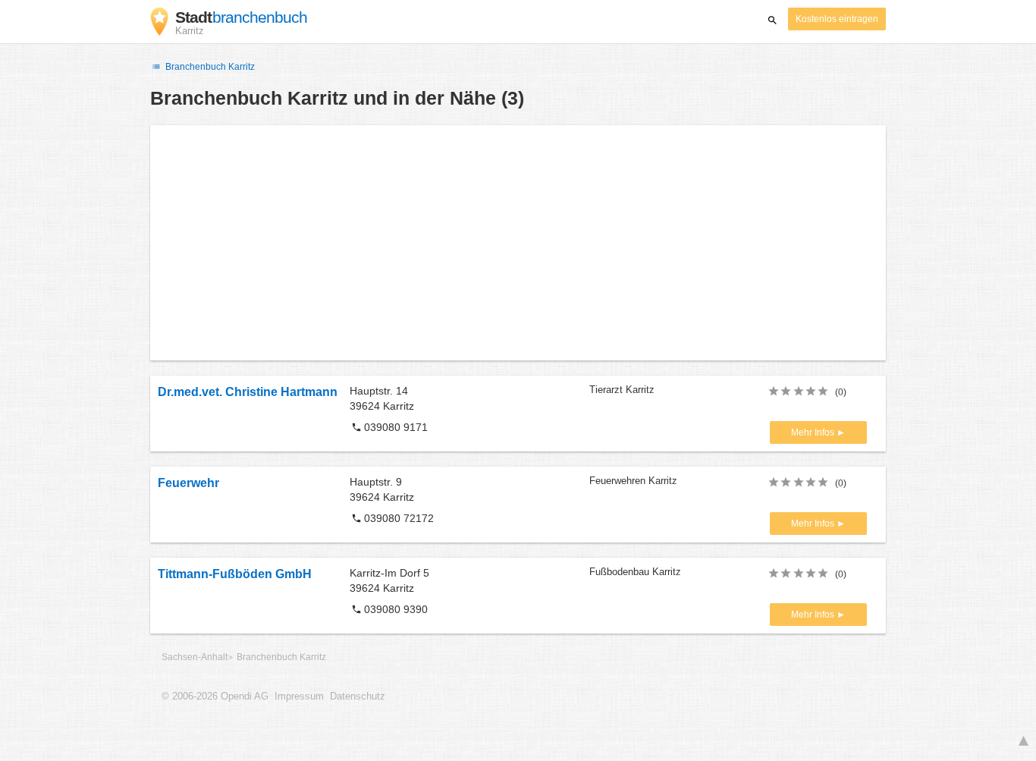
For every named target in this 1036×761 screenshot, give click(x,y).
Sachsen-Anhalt (195, 657)
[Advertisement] (518, 243)
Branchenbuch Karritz (209, 66)
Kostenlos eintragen (837, 19)
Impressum (299, 696)
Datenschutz (357, 696)
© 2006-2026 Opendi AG (215, 696)
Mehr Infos (814, 432)
